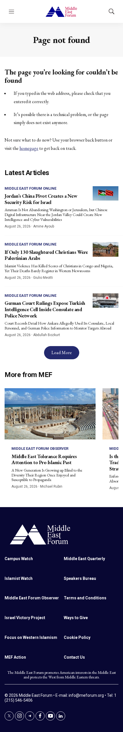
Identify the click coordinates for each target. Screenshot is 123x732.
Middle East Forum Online (30, 188)
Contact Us (74, 657)
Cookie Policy (77, 637)
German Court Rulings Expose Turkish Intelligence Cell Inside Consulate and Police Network (45, 309)
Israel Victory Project (25, 617)
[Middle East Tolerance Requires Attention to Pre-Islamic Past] (50, 413)
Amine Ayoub (43, 226)
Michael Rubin (51, 486)
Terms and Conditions (85, 598)
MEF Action (15, 657)
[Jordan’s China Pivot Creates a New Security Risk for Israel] (105, 193)
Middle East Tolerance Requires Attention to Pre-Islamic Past (44, 459)
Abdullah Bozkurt (46, 335)
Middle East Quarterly (84, 558)
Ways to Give (76, 617)
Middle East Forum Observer (39, 448)
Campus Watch (19, 558)
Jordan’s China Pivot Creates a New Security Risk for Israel (41, 199)
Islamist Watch (19, 578)
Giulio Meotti (43, 278)
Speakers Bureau (80, 578)
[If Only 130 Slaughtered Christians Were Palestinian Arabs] (105, 249)
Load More (61, 353)
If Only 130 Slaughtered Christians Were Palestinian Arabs (46, 255)
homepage (28, 148)
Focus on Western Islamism (31, 637)
